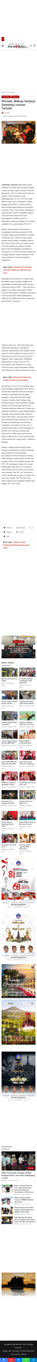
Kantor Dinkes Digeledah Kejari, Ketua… (8, 824)
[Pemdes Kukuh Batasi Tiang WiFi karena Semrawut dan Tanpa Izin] (10, 715)
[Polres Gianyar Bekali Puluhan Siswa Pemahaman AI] (10, 695)
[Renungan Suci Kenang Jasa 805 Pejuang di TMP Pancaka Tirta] (10, 794)
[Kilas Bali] (18, 45)
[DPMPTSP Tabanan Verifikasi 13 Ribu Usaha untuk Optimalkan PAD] (10, 776)
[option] (18, 647)
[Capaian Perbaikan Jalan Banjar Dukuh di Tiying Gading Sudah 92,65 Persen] (27, 695)
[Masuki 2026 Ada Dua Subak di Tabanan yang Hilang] (10, 672)
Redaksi (5, 1351)
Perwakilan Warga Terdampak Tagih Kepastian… (26, 681)
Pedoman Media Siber (27, 1351)
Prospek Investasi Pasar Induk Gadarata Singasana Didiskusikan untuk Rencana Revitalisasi (18, 649)
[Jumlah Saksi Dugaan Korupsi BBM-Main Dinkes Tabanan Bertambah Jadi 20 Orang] (10, 734)
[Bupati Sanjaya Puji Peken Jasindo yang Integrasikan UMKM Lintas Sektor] (7, 1210)
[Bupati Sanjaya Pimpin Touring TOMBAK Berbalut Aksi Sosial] (7, 1200)
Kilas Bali (7, 113)
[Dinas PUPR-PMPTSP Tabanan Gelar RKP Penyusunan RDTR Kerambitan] (10, 755)
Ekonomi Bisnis (18, 642)
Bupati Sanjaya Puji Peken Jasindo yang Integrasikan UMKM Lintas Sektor (24, 1210)
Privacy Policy (15, 1354)
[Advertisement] (18, 18)
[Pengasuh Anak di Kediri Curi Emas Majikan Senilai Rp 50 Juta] (27, 794)
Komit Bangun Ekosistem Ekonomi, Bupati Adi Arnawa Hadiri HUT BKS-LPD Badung (24, 1219)
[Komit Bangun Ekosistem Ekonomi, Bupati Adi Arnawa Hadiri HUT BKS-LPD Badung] (7, 1220)
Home (5, 92)
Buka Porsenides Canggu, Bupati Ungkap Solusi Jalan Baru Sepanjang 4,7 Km (18, 1175)
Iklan (10, 1351)
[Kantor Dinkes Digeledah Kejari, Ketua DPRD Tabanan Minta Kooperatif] (10, 815)
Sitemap (23, 1354)
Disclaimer (16, 1351)
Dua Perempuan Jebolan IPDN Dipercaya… (25, 847)
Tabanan (15, 97)
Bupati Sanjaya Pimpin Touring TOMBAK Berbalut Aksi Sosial (23, 1200)
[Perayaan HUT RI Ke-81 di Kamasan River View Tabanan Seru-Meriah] (10, 838)
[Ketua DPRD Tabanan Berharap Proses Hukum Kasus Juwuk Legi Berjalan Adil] (27, 815)
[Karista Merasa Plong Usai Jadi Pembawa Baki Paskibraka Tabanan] (27, 776)
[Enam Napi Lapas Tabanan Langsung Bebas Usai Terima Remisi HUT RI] (27, 755)
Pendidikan (11, 92)
